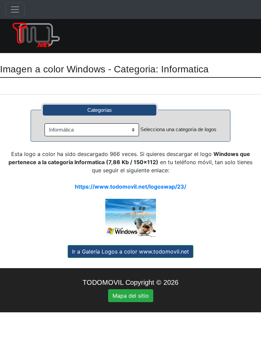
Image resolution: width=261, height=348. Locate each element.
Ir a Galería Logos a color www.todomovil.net (130, 251)
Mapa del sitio (130, 295)
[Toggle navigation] (14, 9)
